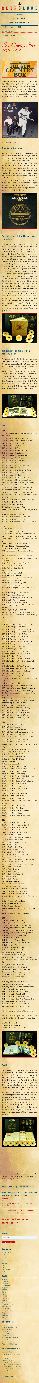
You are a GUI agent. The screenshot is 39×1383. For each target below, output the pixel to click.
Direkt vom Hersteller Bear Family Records (17, 1204)
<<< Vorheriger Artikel (14, 1210)
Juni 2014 (5, 1292)
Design (4, 1257)
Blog (3, 1254)
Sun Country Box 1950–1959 (11, 1327)
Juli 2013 (5, 1315)
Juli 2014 (5, 1290)
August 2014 (6, 1288)
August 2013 (6, 1313)
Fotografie (5, 1261)
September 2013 (7, 1311)
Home (19, 14)
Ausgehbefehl (6, 1252)
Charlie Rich (6, 1335)
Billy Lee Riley (6, 1325)
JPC (3, 1201)
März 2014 (5, 1298)
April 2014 (5, 1296)
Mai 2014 (5, 1294)
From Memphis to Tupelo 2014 (12, 1354)
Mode (4, 1265)
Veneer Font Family (8, 1340)
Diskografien (19, 18)
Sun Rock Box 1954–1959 (10, 1369)
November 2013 (7, 1306)
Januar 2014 (6, 1302)
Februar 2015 (6, 1279)
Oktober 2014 (6, 1285)
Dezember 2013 (7, 1304)
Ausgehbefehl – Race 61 (10, 1337)
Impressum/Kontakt (19, 22)
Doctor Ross (6, 1333)
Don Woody (6, 1331)
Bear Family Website (10, 1179)
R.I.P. (3, 1271)
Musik (11, 31)
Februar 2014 (6, 1300)
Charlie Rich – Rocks (8, 1362)
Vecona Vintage (7, 1329)
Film (3, 1259)
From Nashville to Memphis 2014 (12, 1364)
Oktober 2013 (6, 1309)
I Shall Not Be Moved (8, 1360)
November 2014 (7, 1283)
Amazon (5, 1198)
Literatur (4, 1263)
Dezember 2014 (7, 1281)
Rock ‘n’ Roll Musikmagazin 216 (12, 1344)
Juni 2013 (5, 1317)
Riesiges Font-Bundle (9, 1342)
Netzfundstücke (7, 1269)
